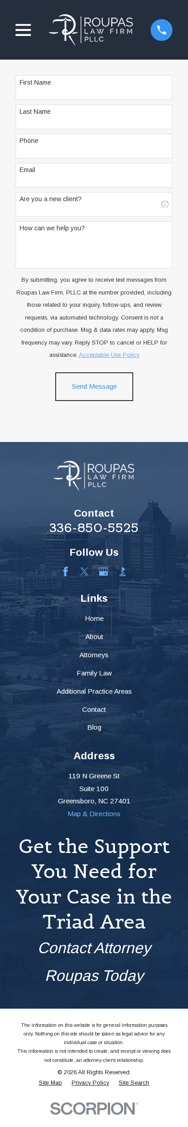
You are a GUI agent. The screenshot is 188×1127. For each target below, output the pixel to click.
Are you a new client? (51, 199)
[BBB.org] (122, 571)
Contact (94, 709)
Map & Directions (94, 813)
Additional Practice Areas (94, 691)
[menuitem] (50, 1083)
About (94, 636)
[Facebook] (65, 571)
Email (27, 169)
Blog (94, 727)
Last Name (35, 111)
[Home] (91, 30)
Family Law (94, 673)
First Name (35, 82)
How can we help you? (52, 228)
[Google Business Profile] (103, 571)
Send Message (94, 386)
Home (94, 618)
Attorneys (94, 655)
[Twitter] (84, 571)
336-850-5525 (94, 528)
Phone (29, 140)
